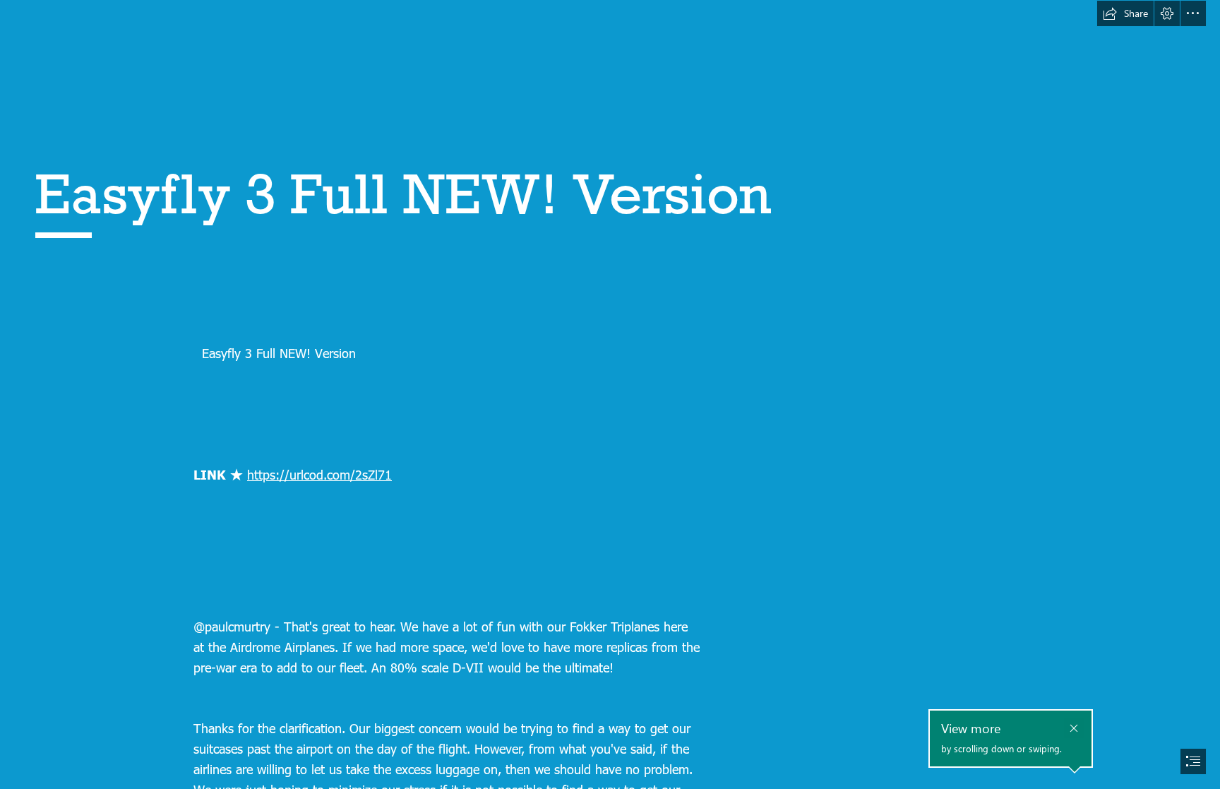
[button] (1125, 13)
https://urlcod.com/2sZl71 (319, 474)
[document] (610, 394)
